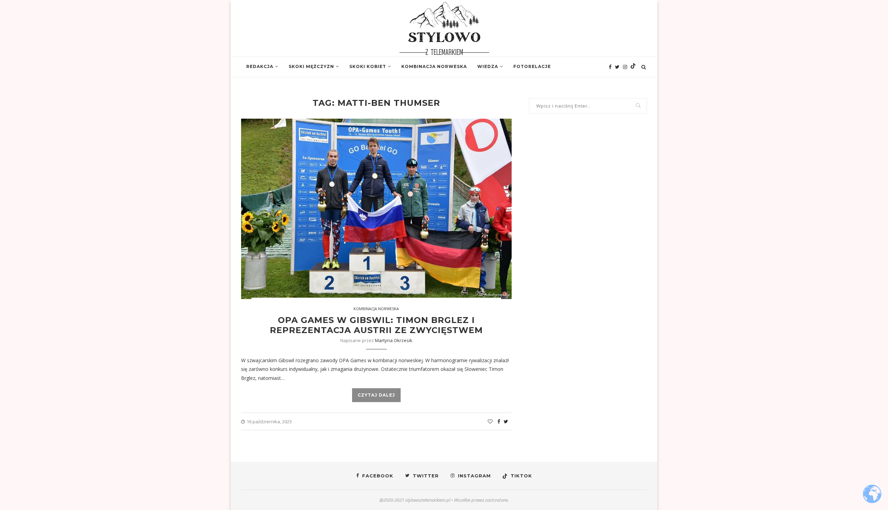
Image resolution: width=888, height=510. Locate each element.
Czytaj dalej (376, 395)
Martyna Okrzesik (393, 340)
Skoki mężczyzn (311, 66)
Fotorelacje (532, 66)
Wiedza (487, 66)
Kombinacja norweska (434, 66)
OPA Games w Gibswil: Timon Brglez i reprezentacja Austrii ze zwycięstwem (376, 325)
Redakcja (259, 66)
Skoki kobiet (367, 66)
